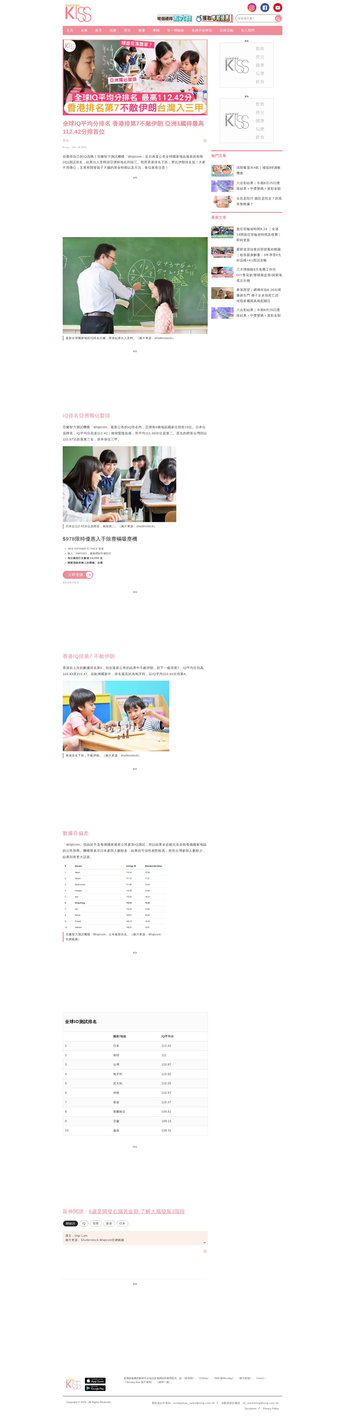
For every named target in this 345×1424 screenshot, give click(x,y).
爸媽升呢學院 (202, 30)
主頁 (69, 30)
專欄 (156, 30)
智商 (96, 1223)
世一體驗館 (175, 30)
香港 (109, 1223)
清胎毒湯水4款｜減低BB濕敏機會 (258, 170)
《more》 (260, 1378)
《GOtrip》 (203, 1378)
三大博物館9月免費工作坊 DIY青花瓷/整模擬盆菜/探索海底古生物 (259, 275)
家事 (84, 30)
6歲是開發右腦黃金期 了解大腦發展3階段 (137, 1211)
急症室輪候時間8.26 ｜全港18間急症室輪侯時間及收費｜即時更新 (258, 234)
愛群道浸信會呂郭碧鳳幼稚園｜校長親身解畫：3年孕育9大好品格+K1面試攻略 (258, 255)
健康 (141, 30)
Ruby (66, 147)
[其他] (205, 142)
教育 (98, 30)
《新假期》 (188, 1378)
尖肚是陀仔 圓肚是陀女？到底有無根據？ (259, 201)
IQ (84, 1223)
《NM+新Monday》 (224, 1378)
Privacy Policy (271, 1408)
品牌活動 (226, 30)
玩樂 (113, 30)
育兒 (127, 30)
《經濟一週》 (163, 1382)
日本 (122, 1223)
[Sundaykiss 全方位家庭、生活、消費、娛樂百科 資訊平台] (96, 13)
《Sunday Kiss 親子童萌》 (139, 1382)
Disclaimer (251, 1408)
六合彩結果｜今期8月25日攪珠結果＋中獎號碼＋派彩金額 (258, 185)
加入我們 (248, 30)
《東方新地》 (244, 1378)
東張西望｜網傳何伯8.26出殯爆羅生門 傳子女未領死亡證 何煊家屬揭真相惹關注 (258, 295)
